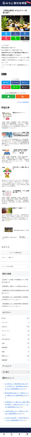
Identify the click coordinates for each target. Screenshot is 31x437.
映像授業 (15, 360)
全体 (15, 343)
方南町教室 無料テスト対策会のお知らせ (15, 286)
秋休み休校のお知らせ (12, 393)
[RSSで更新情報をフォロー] (22, 96)
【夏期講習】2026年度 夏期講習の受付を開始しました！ (15, 292)
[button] (27, 266)
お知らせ (15, 326)
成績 (15, 351)
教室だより (15, 356)
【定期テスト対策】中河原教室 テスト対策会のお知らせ (15, 281)
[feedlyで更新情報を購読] (8, 96)
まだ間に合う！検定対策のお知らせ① (16, 384)
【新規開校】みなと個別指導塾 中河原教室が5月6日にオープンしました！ (15, 298)
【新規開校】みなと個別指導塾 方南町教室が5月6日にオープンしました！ (15, 305)
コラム (15, 335)
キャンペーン (15, 331)
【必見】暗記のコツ (11, 411)
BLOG (4, 74)
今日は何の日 (15, 339)
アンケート (15, 322)
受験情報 (15, 347)
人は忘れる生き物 (10, 418)
